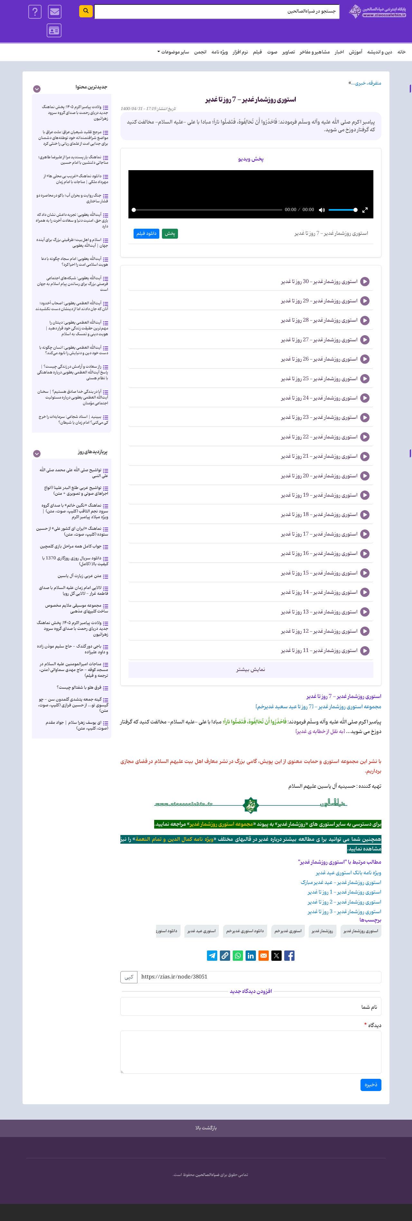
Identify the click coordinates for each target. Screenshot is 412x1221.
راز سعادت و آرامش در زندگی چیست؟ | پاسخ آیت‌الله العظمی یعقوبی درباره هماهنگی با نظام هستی (72, 372)
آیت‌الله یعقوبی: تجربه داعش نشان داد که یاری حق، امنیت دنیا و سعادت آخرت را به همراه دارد (72, 220)
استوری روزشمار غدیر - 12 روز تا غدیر (319, 631)
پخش (170, 233)
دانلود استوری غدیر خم (245, 931)
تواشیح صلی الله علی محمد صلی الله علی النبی (74, 473)
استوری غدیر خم (288, 931)
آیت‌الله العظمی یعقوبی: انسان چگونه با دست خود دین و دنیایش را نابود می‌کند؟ (73, 350)
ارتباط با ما (55, 12)
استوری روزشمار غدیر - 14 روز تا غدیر (319, 592)
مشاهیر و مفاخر (315, 52)
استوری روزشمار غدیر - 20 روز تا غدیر (319, 476)
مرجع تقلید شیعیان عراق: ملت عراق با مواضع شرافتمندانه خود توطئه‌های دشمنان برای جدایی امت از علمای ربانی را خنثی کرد (73, 138)
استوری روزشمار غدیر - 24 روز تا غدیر (319, 398)
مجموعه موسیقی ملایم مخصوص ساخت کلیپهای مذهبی (76, 608)
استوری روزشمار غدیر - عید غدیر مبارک (341, 882)
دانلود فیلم (146, 233)
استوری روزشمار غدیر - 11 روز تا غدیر (319, 651)
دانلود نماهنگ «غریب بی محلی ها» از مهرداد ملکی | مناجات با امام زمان (76, 179)
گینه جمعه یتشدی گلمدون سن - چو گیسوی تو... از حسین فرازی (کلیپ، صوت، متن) (73, 705)
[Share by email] (263, 955)
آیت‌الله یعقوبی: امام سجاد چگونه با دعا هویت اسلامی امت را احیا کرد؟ (74, 262)
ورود (54, 30)
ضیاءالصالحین (207, 1175)
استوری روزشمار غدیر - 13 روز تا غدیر (319, 612)
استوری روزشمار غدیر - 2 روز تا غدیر (344, 902)
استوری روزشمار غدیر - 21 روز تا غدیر (319, 456)
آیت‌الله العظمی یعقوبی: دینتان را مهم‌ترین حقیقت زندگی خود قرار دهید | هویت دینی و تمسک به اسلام (76, 328)
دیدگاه (374, 1026)
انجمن (200, 52)
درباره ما (35, 12)
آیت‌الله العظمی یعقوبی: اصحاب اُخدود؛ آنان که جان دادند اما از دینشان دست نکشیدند (71, 306)
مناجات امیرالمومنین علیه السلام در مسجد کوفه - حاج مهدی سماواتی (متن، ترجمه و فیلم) (73, 670)
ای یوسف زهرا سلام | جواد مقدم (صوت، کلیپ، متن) (77, 725)
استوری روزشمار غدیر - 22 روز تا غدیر (319, 437)
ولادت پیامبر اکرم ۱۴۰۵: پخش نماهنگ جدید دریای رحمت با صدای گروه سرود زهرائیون (75, 113)
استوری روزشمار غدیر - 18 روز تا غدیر (319, 514)
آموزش (355, 52)
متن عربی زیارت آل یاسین (79, 576)
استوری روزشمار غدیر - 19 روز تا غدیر (319, 495)
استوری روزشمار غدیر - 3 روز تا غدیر (344, 912)
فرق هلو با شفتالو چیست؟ (79, 687)
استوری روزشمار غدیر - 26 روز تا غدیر (319, 359)
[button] (225, 955)
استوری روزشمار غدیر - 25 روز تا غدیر (319, 379)
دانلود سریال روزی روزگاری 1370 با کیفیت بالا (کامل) (75, 561)
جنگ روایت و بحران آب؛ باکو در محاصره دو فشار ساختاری (72, 198)
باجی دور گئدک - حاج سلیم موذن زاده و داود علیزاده (72, 649)
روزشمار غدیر (322, 931)
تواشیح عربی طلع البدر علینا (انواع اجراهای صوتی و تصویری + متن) (76, 490)
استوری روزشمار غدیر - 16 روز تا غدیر (319, 553)
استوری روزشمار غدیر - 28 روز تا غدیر (319, 320)
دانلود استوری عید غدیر (158, 931)
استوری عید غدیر (202, 931)
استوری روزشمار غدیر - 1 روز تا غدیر (344, 892)
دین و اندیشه (379, 52)
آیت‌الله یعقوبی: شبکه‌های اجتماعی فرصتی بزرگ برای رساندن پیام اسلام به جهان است (72, 284)
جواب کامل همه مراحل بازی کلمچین (70, 546)
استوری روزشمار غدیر (361, 931)
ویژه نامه (219, 52)
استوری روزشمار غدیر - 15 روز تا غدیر (319, 573)
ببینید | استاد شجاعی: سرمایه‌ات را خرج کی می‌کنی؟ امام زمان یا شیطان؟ (73, 420)
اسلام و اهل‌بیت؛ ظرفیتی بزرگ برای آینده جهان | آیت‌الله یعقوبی (72, 243)
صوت (272, 52)
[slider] (207, 210)
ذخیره (371, 1085)
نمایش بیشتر (251, 670)
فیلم (257, 52)
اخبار (339, 52)
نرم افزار (240, 52)
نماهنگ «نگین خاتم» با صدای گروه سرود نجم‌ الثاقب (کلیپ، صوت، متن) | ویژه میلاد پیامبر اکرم (75, 511)
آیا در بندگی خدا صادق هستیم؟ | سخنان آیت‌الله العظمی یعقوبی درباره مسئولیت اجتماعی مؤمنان (72, 397)
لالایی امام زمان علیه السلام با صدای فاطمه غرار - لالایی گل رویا (73, 590)
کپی (129, 977)
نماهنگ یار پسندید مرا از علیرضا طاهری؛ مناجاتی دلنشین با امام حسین (73, 160)
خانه (402, 52)
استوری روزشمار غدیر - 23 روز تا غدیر (319, 417)
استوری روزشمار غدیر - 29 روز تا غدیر (319, 301)
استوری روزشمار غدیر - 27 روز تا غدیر (319, 340)
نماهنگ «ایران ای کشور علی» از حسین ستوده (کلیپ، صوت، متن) (72, 531)
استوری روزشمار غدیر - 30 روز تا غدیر (319, 282)
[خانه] (377, 11)
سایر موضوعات (175, 52)
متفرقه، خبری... (366, 83)
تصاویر (289, 52)
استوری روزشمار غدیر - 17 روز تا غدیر (319, 534)
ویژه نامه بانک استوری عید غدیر (348, 873)
